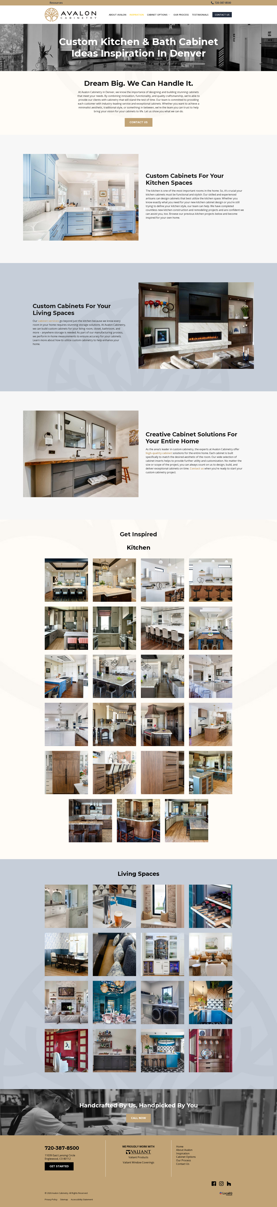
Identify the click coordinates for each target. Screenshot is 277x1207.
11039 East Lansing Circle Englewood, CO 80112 (60, 1157)
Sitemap (64, 1199)
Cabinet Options (157, 14)
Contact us (197, 468)
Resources (56, 2)
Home (179, 1146)
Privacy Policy (51, 1199)
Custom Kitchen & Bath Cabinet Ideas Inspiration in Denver (138, 47)
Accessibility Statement (82, 1199)
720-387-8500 (223, 2)
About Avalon (117, 14)
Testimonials (200, 14)
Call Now (138, 1118)
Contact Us (222, 14)
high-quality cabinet (159, 453)
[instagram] (221, 1183)
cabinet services (48, 321)
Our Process (181, 14)
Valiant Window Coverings (138, 1162)
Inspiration (137, 14)
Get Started (59, 1166)
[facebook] (213, 1183)
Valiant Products (138, 1157)
